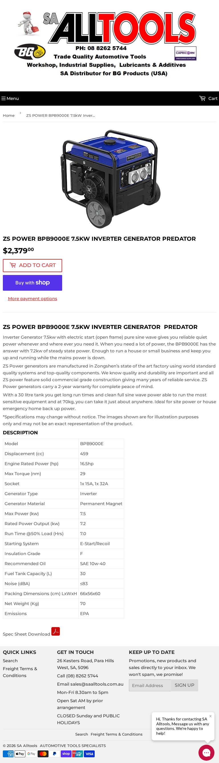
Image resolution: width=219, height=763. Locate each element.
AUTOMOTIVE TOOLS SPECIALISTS (73, 745)
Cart (212, 98)
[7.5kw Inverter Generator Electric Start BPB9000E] (55, 634)
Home (9, 115)
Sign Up (184, 685)
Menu (13, 98)
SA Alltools (27, 745)
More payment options (32, 298)
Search (10, 660)
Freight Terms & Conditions (117, 734)
